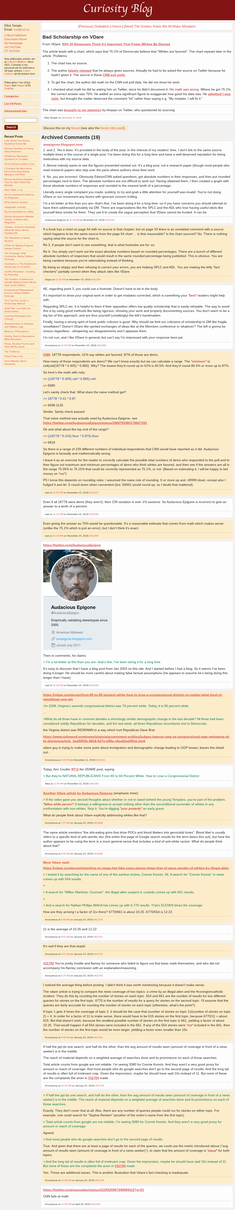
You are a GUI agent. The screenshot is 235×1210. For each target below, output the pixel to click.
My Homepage (13, 43)
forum (75, 128)
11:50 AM (58, 783)
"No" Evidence (12, 351)
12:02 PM (58, 492)
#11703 (99, 975)
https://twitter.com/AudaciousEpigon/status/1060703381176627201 (95, 423)
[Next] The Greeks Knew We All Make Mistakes (160, 26)
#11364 (101, 760)
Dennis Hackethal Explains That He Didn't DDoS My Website (18, 182)
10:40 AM (66, 1180)
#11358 (94, 514)
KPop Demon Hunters (16, 202)
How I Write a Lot (13, 190)
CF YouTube (12, 51)
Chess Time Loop (13, 356)
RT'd (74, 769)
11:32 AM (60, 279)
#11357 (94, 492)
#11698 (99, 823)
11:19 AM (74, 220)
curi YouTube (12, 47)
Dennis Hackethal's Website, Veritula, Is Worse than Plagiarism (19, 219)
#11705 (100, 1085)
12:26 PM (58, 685)
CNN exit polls (114, 75)
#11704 (99, 1037)
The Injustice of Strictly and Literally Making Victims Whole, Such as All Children (20, 282)
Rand (7, 85)
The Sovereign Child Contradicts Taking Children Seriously (18, 256)
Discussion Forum (15, 39)
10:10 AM (66, 1085)
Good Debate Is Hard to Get (19, 164)
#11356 (102, 345)
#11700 (99, 919)
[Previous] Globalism (93, 26)
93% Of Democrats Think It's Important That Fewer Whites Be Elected (116, 44)
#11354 (110, 220)
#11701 (99, 937)
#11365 (95, 783)
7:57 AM (65, 823)
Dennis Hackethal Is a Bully (18, 211)
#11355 (96, 279)
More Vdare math (56, 862)
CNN (46, 354)
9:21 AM (65, 954)
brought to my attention (82, 110)
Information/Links (15, 111)
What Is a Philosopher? (16, 331)
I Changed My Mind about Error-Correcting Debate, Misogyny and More (18, 171)
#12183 (96, 1204)
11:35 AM (66, 345)
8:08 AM (65, 919)
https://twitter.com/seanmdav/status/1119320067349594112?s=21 (93, 1190)
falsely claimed (80, 70)
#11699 (99, 853)
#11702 (99, 954)
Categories (11, 96)
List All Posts (13, 103)
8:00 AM (65, 853)
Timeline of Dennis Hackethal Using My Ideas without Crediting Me (19, 230)
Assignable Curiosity (15, 207)
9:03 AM (65, 937)
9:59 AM (65, 1037)
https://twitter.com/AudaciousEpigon (72, 545)
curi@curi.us (21, 29)
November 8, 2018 (71, 117)
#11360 (94, 685)
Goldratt (8, 88)
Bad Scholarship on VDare (73, 37)
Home (116, 26)
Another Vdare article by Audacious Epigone (78, 793)
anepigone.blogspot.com (63, 144)
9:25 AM (65, 975)
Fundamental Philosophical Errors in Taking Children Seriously (18, 293)
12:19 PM (58, 535)
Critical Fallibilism (15, 35)
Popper (21, 85)
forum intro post (112, 128)
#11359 (94, 535)
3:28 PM (65, 760)
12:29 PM (66, 1204)
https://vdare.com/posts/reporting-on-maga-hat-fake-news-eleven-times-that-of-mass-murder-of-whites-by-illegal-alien (136, 868)
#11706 (100, 1180)
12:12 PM (58, 514)
